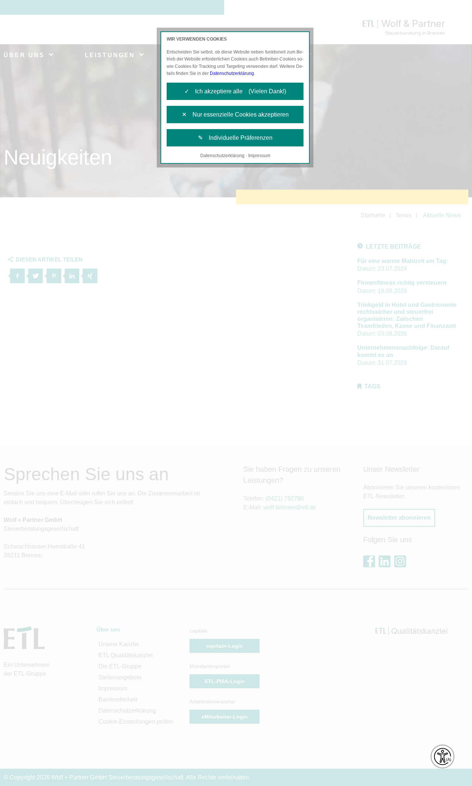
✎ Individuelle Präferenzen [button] (235, 138)
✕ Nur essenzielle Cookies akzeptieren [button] (235, 114)
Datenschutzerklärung (232, 73)
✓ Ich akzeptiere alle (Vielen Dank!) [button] (235, 91)
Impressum (259, 155)
